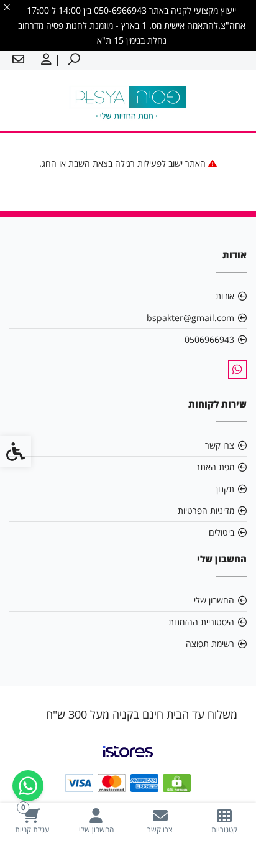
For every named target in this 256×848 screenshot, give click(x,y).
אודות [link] (225, 296)
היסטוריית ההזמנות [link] (201, 622)
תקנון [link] (225, 489)
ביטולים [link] (221, 532)
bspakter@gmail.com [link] (190, 318)
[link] (224, 821)
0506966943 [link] (209, 339)
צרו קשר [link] (219, 445)
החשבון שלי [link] (214, 600)
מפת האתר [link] (215, 467)
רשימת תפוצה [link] (210, 644)
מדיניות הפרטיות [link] (206, 510)
